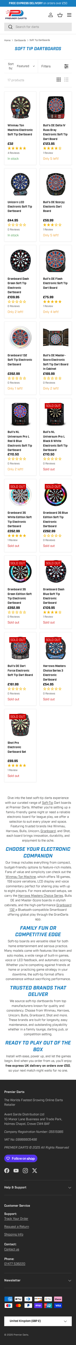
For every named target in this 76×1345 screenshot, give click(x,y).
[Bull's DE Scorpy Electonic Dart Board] (55, 184)
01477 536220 (14, 1264)
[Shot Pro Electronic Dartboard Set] (20, 724)
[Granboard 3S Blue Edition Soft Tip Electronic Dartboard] (55, 494)
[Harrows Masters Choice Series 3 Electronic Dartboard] (55, 648)
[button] (60, 15)
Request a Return (16, 1227)
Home (7, 40)
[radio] (59, 80)
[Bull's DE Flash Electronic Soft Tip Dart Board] (55, 260)
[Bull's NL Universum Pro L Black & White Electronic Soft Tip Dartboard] (55, 414)
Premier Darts (21, 1334)
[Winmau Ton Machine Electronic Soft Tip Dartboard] (20, 107)
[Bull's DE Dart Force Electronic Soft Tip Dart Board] (20, 648)
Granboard (48, 831)
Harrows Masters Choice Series (40, 896)
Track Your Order (16, 1219)
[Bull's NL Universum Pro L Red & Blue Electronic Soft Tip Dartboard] (20, 414)
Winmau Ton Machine (21, 877)
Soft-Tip (47, 803)
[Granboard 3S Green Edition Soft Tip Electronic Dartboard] (20, 571)
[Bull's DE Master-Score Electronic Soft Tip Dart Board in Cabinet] (55, 337)
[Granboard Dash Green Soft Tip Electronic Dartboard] (20, 260)
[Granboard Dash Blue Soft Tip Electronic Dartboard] (55, 571)
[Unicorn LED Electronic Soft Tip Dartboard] (20, 184)
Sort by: (18, 66)
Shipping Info (13, 1234)
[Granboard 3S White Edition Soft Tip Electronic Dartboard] (20, 494)
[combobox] (38, 27)
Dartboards (20, 40)
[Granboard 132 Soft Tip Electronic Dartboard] (20, 337)
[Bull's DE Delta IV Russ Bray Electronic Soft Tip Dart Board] (55, 107)
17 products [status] (16, 80)
